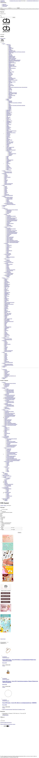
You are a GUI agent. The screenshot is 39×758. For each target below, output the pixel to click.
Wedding (10, 47)
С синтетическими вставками (11, 220)
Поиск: (1, 17)
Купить (3, 665)
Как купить (16, 0)
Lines (9, 83)
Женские (8, 259)
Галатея (7, 145)
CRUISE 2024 (11, 48)
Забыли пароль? (5, 5)
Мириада (8, 111)
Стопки (7, 493)
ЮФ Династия (9, 110)
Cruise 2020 (10, 55)
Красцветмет (6, 290)
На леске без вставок (10, 457)
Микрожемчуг (11, 79)
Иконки (7, 247)
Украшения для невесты (13, 92)
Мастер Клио (8, 124)
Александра (8, 143)
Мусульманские (9, 250)
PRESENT (10, 94)
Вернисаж (10, 151)
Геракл (10, 45)
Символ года (2, 1)
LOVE (7, 251)
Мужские (8, 260)
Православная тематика (8, 197)
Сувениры (6, 263)
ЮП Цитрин (6, 300)
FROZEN (10, 91)
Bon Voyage (11, 84)
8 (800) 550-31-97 (36, 0)
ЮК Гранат (8, 137)
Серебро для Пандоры (12, 58)
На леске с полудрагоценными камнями (13, 459)
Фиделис (8, 136)
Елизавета (8, 135)
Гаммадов (8, 133)
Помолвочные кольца (12, 153)
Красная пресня (9, 112)
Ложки (7, 490)
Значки (5, 191)
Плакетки (8, 201)
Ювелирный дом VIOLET (11, 132)
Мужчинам (4, 173)
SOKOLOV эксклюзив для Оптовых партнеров (17, 51)
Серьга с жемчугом (9, 239)
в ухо (7, 468)
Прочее (7, 213)
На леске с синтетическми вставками (12, 460)
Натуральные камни (12, 78)
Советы (19, 0)
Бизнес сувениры (7, 177)
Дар (7, 116)
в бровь (7, 471)
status (7, 158)
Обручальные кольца (8, 171)
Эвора (5, 301)
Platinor (5, 279)
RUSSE (10, 49)
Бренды (3, 43)
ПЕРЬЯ (10, 98)
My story (10, 72)
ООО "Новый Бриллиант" (11, 149)
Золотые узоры (9, 168)
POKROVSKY (9, 122)
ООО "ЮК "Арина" (9, 141)
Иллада (7, 118)
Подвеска (6, 179)
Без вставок (8, 215)
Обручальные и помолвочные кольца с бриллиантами (18, 87)
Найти (14, 17)
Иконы (7, 200)
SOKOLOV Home (12, 57)
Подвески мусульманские (10, 204)
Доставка (6, 376)
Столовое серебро (9, 274)
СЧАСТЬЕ (10, 82)
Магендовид (8, 253)
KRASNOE (8, 113)
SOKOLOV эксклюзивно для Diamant (15, 102)
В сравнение (4, 656)
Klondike (7, 150)
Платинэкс (8, 163)
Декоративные (9, 210)
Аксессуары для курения (10, 269)
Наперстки (8, 271)
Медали (7, 267)
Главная (1, 505)
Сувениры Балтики (9, 159)
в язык (7, 470)
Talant (7, 125)
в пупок (7, 467)
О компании (12, 0)
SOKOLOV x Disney (12, 81)
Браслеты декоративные (8, 183)
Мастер (7, 140)
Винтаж (10, 152)
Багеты (10, 80)
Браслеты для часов (7, 184)
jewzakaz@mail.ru (5, 715)
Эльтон (7, 146)
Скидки (3, 206)
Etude (9, 86)
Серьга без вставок (9, 237)
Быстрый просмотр (5, 657)
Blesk (7, 157)
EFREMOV (8, 121)
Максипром (8, 167)
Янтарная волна (9, 120)
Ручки (5, 480)
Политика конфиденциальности (6, 722)
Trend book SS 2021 (12, 95)
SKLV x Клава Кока (12, 59)
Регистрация (4, 6)
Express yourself (11, 85)
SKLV (10, 46)
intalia (7, 138)
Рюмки (7, 494)
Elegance (10, 75)
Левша (7, 156)
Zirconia (10, 88)
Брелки (5, 178)
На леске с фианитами (10, 456)
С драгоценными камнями (11, 216)
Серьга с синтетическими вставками (12, 241)
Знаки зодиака (6, 429)
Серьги (5, 182)
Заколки (7, 465)
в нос (7, 469)
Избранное (4, 4)
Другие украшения (7, 254)
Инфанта (10, 155)
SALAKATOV (6, 320)
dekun (7, 162)
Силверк (7, 166)
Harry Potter (10, 73)
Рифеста (7, 161)
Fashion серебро (11, 71)
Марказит (6, 310)
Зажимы (5, 180)
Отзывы (5, 373)
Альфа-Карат (8, 160)
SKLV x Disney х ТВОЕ (13, 93)
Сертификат (4, 205)
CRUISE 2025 (11, 52)
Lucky (10, 63)
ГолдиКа (7, 128)
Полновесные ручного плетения (12, 209)
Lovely (10, 76)
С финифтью (8, 225)
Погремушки (6, 194)
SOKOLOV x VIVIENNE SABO (14, 60)
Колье (5, 193)
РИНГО (7, 144)
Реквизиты (6, 372)
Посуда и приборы (7, 272)
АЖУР (10, 67)
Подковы (8, 268)
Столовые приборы (9, 273)
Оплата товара (6, 371)
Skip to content (2, 38)
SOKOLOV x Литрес (12, 62)
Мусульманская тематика (8, 203)
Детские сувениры (9, 270)
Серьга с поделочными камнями (12, 240)
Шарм (7, 252)
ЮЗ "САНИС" (9, 148)
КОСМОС (10, 97)
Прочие (7, 393)
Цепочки (6, 175)
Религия (3, 196)
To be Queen (11, 74)
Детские (7, 246)
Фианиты (10, 89)
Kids (9, 70)
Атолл (5, 291)
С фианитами (8, 221)
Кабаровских (8, 127)
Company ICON (9, 131)
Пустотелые (8, 212)
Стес (7, 164)
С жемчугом (8, 229)
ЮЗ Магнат (8, 134)
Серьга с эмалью (9, 238)
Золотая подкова (7, 311)
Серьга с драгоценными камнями (12, 242)
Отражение (10, 154)
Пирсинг (8, 257)
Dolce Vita (10, 54)
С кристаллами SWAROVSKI (11, 230)
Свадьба (3, 170)
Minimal (10, 107)
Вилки (7, 489)
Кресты (7, 199)
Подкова (7, 478)
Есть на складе (4, 509)
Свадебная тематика (10, 223)
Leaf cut (10, 96)
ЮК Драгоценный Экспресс (11, 130)
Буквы (7, 244)
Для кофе (8, 497)
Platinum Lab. (8, 115)
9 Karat (10, 53)
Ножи (7, 491)
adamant (7, 126)
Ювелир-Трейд (9, 114)
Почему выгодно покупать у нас (10, 375)
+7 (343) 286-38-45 (29, 0)
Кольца (5, 174)
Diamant (5, 280)
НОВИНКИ (2, 0)
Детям (3, 185)
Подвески (6, 192)
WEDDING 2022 (11, 65)
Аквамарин (6, 281)
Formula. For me (11, 61)
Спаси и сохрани (9, 202)
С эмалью (8, 222)
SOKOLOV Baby (11, 64)
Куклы (10, 69)
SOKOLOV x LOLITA (12, 66)
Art (9, 90)
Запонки (5, 176)
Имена (7, 248)
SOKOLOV (8, 44)
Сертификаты (8, 169)
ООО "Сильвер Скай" (10, 147)
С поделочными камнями (10, 218)
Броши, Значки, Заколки (8, 461)
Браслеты (8, 255)
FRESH (7, 123)
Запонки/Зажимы (7, 275)
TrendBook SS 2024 (12, 56)
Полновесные (8, 211)
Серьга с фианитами (8, 419)
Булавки (5, 190)
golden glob (8, 117)
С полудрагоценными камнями (11, 219)
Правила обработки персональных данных (7, 724)
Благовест (10, 77)
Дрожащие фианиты (12, 68)
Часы (5, 258)
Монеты (7, 265)
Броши (5, 181)
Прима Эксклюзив (9, 142)
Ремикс (7, 165)
